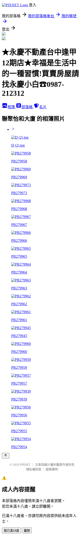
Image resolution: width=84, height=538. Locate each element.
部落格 (27, 107)
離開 (27, 530)
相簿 (11, 107)
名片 (43, 107)
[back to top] (5, 456)
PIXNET (25, 464)
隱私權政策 (33, 469)
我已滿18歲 (11, 530)
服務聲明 (52, 469)
